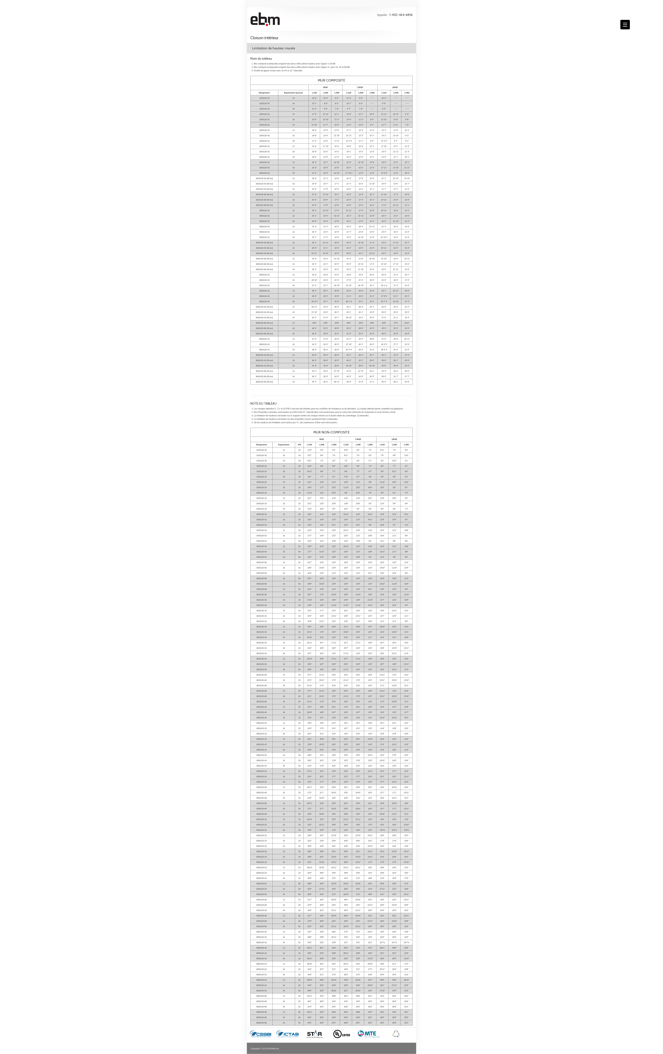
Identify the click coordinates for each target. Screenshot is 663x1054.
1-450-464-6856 (401, 15)
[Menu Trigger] (625, 24)
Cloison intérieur (264, 37)
